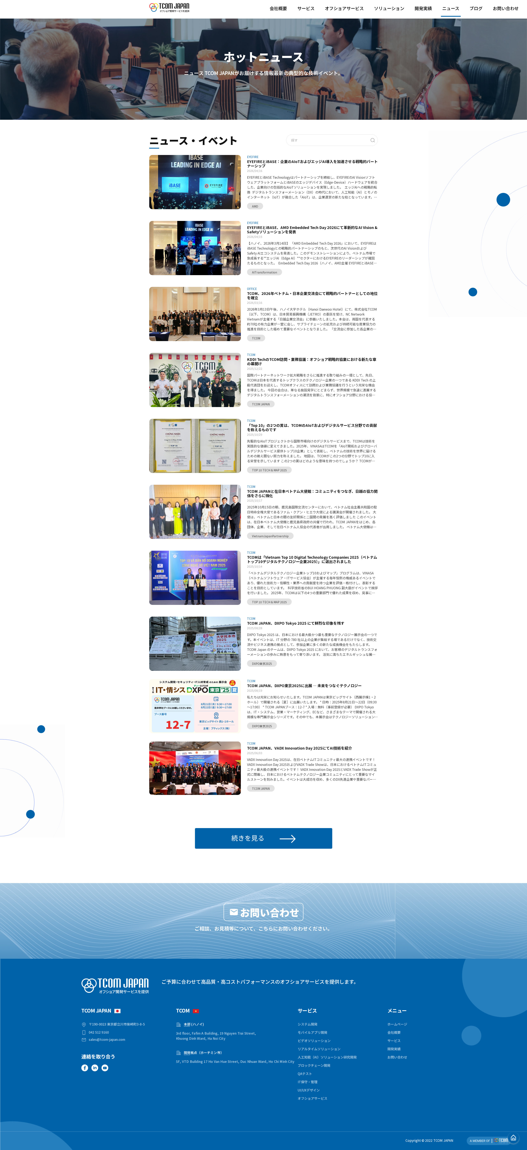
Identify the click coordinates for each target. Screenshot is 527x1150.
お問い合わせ (506, 8)
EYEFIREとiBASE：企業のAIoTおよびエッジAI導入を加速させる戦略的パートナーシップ (312, 163)
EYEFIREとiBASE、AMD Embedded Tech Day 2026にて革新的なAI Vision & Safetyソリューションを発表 (312, 229)
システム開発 (307, 1024)
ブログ (476, 8)
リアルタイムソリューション (319, 1048)
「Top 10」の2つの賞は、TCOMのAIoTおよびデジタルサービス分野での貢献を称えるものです (312, 427)
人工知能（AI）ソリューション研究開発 (327, 1057)
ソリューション (389, 8)
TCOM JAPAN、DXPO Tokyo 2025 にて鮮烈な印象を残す (295, 623)
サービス (306, 8)
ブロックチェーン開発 (314, 1065)
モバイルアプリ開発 (312, 1032)
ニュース (450, 8)
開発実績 (423, 8)
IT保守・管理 (307, 1081)
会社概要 (278, 8)
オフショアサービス (344, 8)
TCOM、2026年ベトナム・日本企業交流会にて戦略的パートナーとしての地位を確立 (312, 295)
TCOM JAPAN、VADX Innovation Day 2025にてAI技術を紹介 (299, 748)
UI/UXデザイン (309, 1090)
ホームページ (397, 1024)
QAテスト (305, 1073)
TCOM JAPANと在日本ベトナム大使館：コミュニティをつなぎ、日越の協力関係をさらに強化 (312, 493)
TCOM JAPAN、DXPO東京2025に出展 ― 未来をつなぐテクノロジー (304, 685)
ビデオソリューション (314, 1040)
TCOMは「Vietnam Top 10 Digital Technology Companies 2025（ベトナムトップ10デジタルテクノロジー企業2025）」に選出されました (312, 559)
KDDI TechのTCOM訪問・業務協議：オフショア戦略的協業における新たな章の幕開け (311, 361)
